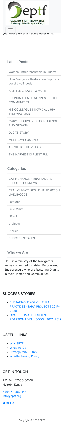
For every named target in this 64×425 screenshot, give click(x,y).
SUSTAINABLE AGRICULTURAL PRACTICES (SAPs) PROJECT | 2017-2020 (35, 306)
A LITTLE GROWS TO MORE (27, 90)
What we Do (18, 347)
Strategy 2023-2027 (23, 352)
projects (14, 223)
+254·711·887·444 (14, 391)
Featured (14, 202)
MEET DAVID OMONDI (24, 140)
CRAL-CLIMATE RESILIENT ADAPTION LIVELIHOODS (34, 192)
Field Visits (16, 209)
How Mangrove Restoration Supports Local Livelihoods (34, 81)
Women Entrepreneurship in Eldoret (32, 72)
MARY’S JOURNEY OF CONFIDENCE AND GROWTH (33, 123)
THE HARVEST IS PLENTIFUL (28, 154)
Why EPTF (16, 343)
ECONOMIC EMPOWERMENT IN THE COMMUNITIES (33, 100)
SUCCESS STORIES (22, 238)
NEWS (13, 216)
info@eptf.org (12, 396)
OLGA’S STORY (19, 132)
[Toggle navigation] (10, 29)
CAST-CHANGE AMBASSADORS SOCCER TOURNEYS (30, 181)
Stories (13, 231)
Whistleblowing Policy (24, 356)
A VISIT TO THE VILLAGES (26, 147)
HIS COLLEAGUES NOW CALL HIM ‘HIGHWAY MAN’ (32, 112)
